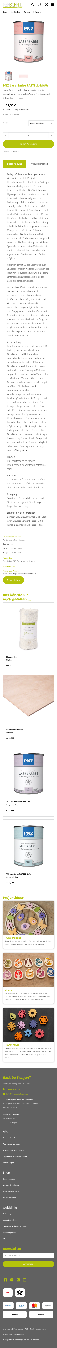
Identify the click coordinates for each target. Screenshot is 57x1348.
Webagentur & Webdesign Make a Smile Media (21, 1339)
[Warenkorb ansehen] (39, 4)
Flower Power (12, 1044)
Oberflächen (15, 12)
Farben (27, 12)
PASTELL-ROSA (16, 548)
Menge (5, 122)
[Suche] (33, 5)
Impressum (7, 1329)
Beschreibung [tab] (14, 163)
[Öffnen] (52, 4)
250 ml (13, 552)
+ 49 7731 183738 (13, 1089)
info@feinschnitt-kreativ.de (17, 1094)
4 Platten (9, 732)
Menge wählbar (12, 805)
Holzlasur (37, 12)
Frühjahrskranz (13, 937)
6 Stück (8, 660)
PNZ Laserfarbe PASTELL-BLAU (18, 874)
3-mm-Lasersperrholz (15, 729)
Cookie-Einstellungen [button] (38, 1329)
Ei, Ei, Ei (8, 989)
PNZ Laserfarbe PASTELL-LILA (18, 801)
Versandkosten (24, 110)
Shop (5, 12)
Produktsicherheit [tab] (39, 163)
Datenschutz (18, 1329)
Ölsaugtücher (21, 450)
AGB (26, 1329)
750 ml (19, 552)
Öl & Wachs (17, 561)
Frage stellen (13, 580)
